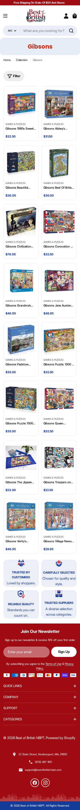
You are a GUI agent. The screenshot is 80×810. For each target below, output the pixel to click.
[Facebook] (35, 782)
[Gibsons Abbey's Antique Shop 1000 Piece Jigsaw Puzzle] (59, 104)
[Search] (71, 30)
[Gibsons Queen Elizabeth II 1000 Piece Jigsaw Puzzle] (59, 398)
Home (7, 60)
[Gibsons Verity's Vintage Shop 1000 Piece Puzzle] (21, 516)
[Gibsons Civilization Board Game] (21, 221)
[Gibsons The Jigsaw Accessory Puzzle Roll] (21, 457)
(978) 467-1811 (43, 762)
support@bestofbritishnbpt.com (43, 769)
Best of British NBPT (30, 738)
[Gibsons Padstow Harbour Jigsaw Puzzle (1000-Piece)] (21, 339)
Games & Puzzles (16, 124)
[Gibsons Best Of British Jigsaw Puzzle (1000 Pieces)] (59, 162)
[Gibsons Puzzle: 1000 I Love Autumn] (59, 339)
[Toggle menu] (5, 15)
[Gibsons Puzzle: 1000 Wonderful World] (21, 398)
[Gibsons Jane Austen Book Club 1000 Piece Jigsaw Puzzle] (59, 280)
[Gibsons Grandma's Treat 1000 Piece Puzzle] (21, 280)
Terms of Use (53, 663)
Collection (22, 60)
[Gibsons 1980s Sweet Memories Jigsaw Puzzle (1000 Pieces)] (21, 104)
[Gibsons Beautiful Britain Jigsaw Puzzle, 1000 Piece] (21, 162)
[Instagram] (45, 782)
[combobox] (40, 31)
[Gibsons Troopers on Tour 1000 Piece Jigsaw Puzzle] (59, 457)
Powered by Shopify (60, 738)
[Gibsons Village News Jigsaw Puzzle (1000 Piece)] (59, 516)
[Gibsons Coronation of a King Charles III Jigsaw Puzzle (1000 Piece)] (59, 221)
